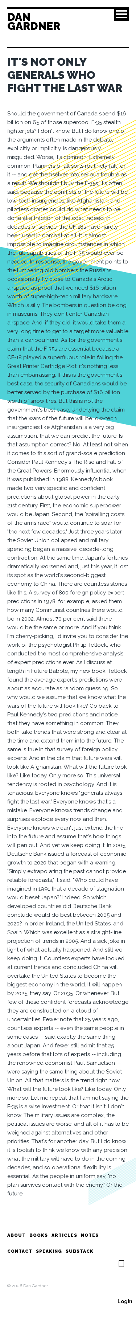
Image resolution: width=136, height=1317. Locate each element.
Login (125, 1301)
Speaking (49, 1251)
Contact (19, 1251)
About (16, 1235)
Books (38, 1235)
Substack (80, 1251)
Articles (64, 1235)
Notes (90, 1235)
